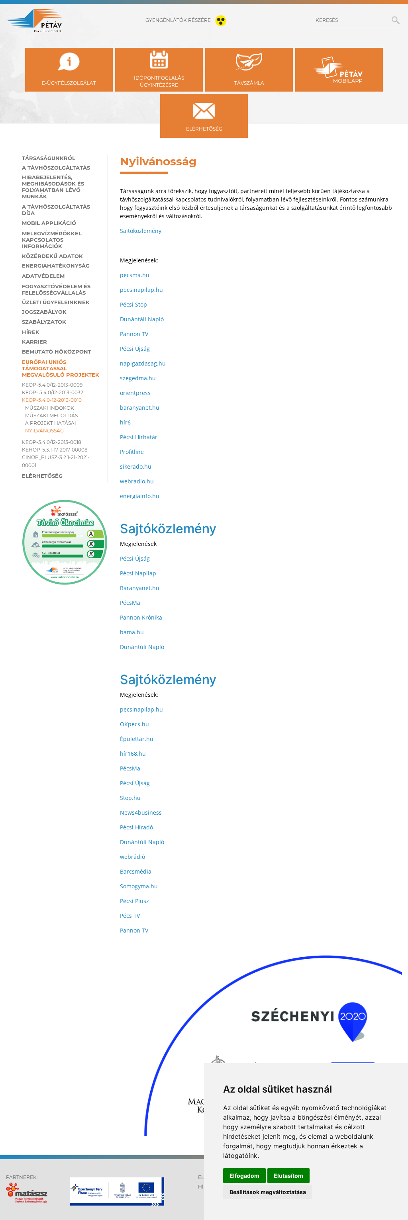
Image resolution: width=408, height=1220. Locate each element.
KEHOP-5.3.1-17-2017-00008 (55, 450)
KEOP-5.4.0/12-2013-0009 (52, 385)
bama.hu (132, 632)
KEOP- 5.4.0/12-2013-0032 (52, 392)
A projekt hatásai (50, 423)
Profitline (132, 452)
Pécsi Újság (135, 348)
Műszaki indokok (49, 408)
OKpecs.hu (134, 724)
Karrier (34, 341)
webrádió (132, 856)
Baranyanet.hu (139, 588)
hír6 (125, 422)
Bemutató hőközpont (56, 351)
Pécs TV (130, 915)
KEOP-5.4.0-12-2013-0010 (52, 400)
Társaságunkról (48, 158)
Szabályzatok (44, 322)
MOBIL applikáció (49, 223)
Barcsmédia (135, 871)
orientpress (135, 393)
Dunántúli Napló (142, 647)
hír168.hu (133, 753)
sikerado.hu (135, 466)
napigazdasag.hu (143, 363)
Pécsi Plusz (134, 901)
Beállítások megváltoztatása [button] (268, 1192)
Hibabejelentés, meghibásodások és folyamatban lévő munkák (53, 186)
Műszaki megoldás (51, 415)
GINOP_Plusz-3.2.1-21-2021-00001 (56, 461)
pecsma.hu (134, 275)
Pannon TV (134, 334)
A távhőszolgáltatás (56, 167)
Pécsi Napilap (138, 573)
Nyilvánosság (44, 431)
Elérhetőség (42, 476)
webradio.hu (137, 481)
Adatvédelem (43, 276)
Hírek (30, 332)
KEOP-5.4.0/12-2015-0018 (51, 442)
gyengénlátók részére (178, 20)
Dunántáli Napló (142, 319)
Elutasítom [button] (288, 1175)
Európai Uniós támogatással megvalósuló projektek (60, 368)
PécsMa (130, 602)
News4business (141, 812)
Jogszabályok (44, 312)
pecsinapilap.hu (141, 289)
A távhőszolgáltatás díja (56, 209)
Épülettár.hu (136, 739)
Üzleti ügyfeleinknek (56, 302)
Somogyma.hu (139, 886)
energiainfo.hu (139, 496)
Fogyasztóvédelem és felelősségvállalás (56, 289)
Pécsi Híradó (136, 827)
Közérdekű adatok (52, 256)
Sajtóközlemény (140, 231)
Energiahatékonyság (56, 265)
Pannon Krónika (141, 617)
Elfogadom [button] (244, 1175)
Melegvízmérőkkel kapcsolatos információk (52, 239)
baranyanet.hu (139, 407)
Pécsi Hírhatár (138, 437)
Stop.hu (130, 798)
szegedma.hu (138, 378)
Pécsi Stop (133, 304)
